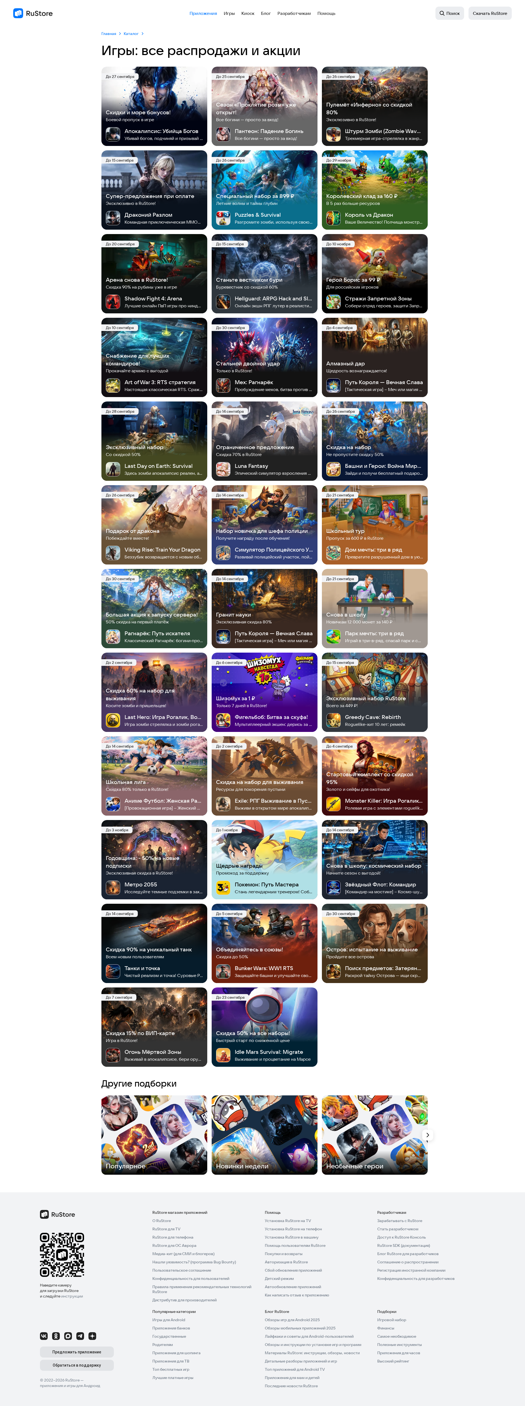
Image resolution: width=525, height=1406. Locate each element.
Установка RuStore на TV (288, 1220)
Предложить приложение (76, 1352)
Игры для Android (168, 1319)
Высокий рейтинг (393, 1361)
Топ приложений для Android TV (295, 1369)
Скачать (490, 13)
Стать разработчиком (397, 1228)
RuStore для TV (166, 1228)
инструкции (72, 1296)
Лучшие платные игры (172, 1377)
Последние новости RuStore (291, 1385)
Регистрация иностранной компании (411, 1270)
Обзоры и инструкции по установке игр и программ (313, 1344)
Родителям (162, 1344)
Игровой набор (391, 1319)
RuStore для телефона (172, 1237)
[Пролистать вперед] (427, 1135)
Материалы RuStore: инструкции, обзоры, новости (312, 1352)
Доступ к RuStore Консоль (401, 1237)
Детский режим (279, 1278)
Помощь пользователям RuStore (295, 1245)
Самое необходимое (396, 1336)
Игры (229, 13)
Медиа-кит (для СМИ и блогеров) (183, 1253)
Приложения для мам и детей (292, 1377)
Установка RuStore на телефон (293, 1228)
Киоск (247, 13)
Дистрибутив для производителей (184, 1300)
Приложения (203, 13)
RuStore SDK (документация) (403, 1245)
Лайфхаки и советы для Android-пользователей (309, 1336)
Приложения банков (171, 1328)
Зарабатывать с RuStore (399, 1220)
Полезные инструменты (399, 1344)
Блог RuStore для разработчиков (408, 1253)
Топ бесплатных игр (170, 1369)
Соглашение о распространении (407, 1262)
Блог (266, 13)
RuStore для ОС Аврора (174, 1245)
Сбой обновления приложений (293, 1270)
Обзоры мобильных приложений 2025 (300, 1328)
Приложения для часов (398, 1352)
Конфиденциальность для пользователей (190, 1278)
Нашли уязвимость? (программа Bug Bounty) (194, 1262)
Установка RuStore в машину (292, 1237)
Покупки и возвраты (284, 1253)
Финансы (385, 1328)
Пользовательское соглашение (181, 1270)
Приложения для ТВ (170, 1361)
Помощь (326, 13)
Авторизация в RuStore (286, 1262)
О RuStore (161, 1220)
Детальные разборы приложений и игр (301, 1361)
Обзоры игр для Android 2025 (292, 1319)
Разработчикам (294, 13)
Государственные (169, 1336)
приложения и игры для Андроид (70, 1385)
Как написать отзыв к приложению (297, 1295)
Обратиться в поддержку (77, 1365)
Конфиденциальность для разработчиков (416, 1278)
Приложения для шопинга (176, 1352)
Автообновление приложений (293, 1286)
